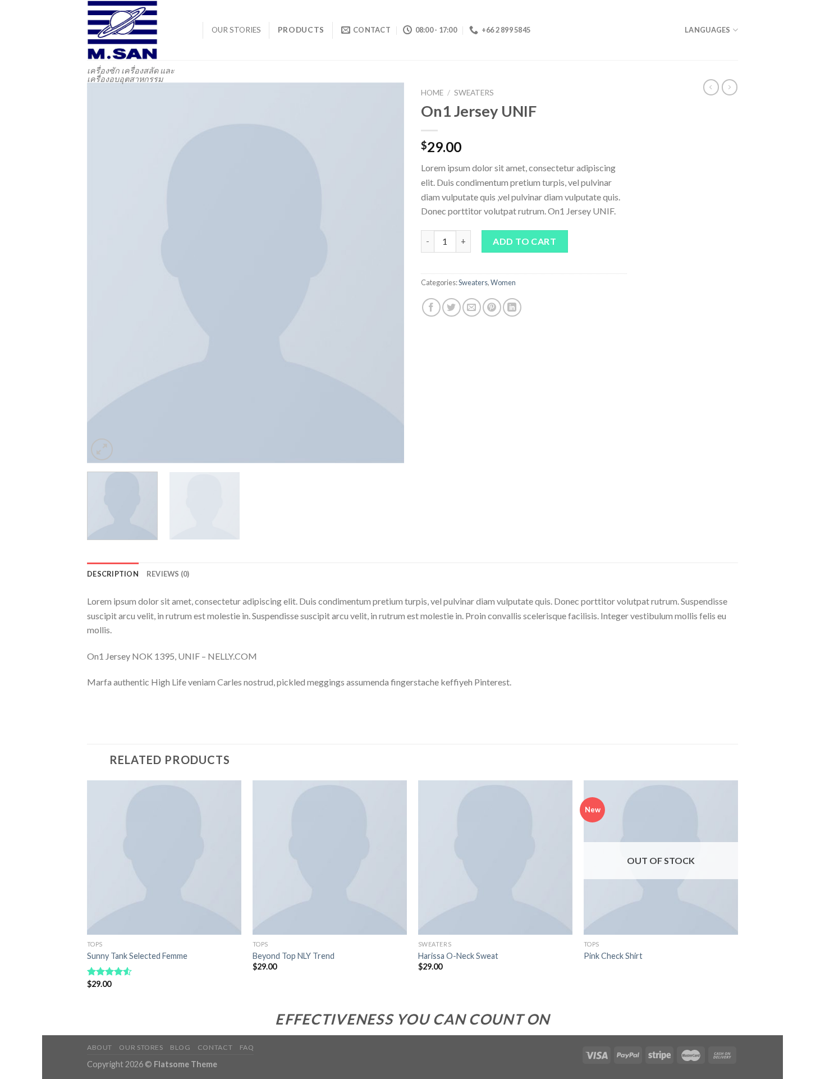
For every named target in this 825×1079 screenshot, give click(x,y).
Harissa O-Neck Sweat (458, 956)
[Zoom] (102, 449)
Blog (180, 1047)
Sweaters (474, 92)
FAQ (247, 1047)
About (99, 1047)
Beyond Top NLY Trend (293, 956)
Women (503, 282)
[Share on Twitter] (451, 307)
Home (432, 92)
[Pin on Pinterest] (492, 307)
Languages (707, 29)
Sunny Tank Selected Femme (137, 956)
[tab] (113, 574)
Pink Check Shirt (613, 956)
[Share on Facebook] (431, 307)
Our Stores (141, 1047)
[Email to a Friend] (471, 307)
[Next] (384, 273)
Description (113, 573)
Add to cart (524, 241)
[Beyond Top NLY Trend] (330, 857)
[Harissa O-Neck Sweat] (495, 857)
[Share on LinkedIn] (512, 307)
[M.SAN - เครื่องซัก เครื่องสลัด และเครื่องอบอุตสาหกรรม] (136, 30)
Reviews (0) (168, 573)
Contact (215, 1047)
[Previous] (107, 273)
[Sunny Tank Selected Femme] (164, 857)
